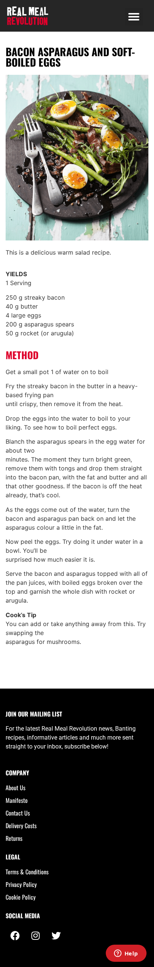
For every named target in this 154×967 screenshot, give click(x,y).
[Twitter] (56, 935)
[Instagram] (35, 935)
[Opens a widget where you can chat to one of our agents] (126, 954)
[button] (134, 17)
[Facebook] (15, 935)
